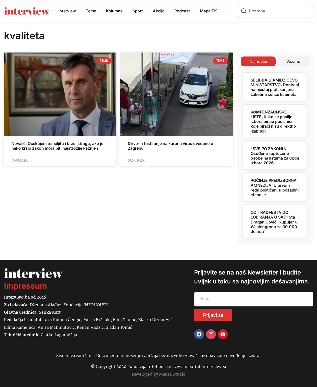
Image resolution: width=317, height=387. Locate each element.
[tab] (258, 61)
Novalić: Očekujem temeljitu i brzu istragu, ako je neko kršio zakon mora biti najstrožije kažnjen (57, 146)
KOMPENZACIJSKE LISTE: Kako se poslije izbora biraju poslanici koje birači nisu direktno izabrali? (273, 122)
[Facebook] (199, 334)
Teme (91, 10)
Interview (67, 10)
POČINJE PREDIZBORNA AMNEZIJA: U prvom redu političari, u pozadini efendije (275, 187)
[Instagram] (211, 334)
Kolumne (114, 10)
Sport (137, 10)
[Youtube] (223, 334)
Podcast (182, 10)
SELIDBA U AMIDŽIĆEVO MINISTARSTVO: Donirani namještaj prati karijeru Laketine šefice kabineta (275, 87)
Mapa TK (208, 10)
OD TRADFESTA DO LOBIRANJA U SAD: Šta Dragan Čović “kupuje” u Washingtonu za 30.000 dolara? (274, 222)
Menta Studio (172, 374)
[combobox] (275, 11)
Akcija (158, 10)
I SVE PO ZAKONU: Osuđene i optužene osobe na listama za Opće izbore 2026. (275, 156)
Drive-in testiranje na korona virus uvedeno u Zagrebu (170, 146)
